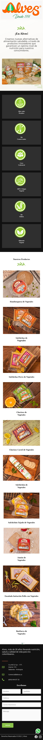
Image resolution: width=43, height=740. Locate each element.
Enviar (7, 725)
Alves (25, 736)
